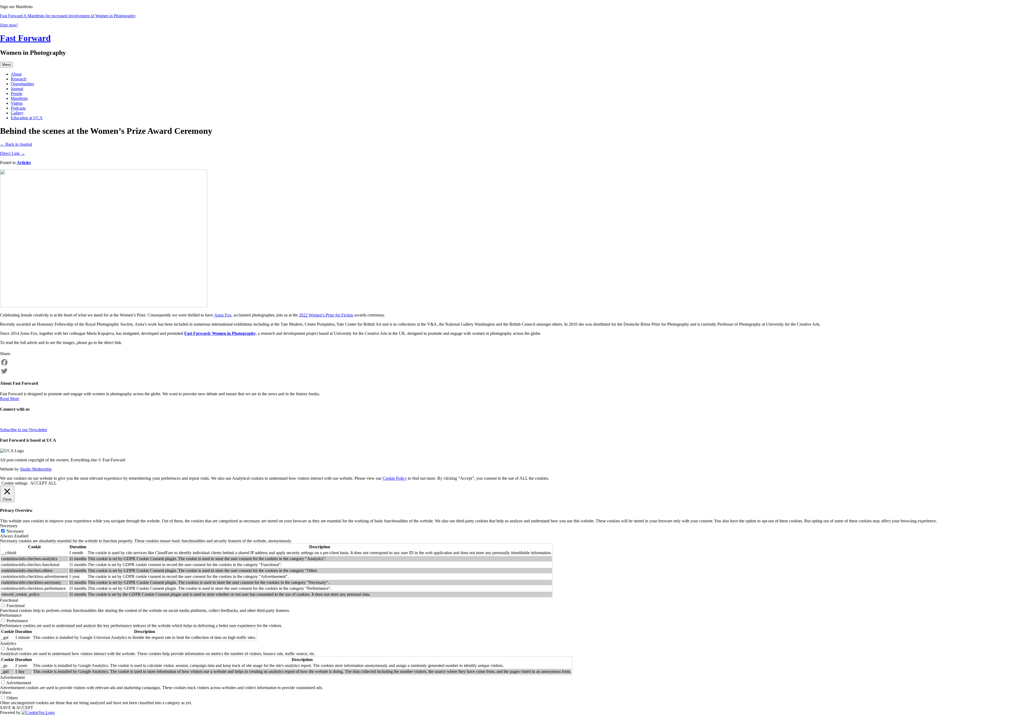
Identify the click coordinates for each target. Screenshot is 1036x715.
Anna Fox (222, 315)
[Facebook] (518, 362)
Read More (9, 398)
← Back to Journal (16, 144)
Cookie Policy (395, 478)
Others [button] (5, 692)
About (16, 74)
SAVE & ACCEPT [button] (16, 707)
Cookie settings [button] (14, 483)
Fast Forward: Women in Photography (220, 333)
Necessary (15, 531)
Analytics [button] (8, 643)
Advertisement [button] (12, 677)
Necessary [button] (9, 525)
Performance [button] (11, 615)
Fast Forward (25, 38)
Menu (6, 65)
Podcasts (18, 108)
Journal (17, 88)
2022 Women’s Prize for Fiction (326, 315)
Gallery (17, 113)
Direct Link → (12, 153)
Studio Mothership (36, 469)
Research (18, 79)
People (16, 93)
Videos (17, 103)
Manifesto (19, 98)
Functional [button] (9, 600)
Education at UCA (27, 117)
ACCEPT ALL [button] (43, 483)
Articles (24, 162)
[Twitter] (518, 371)
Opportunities (22, 83)
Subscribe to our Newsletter (23, 429)
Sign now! (9, 25)
